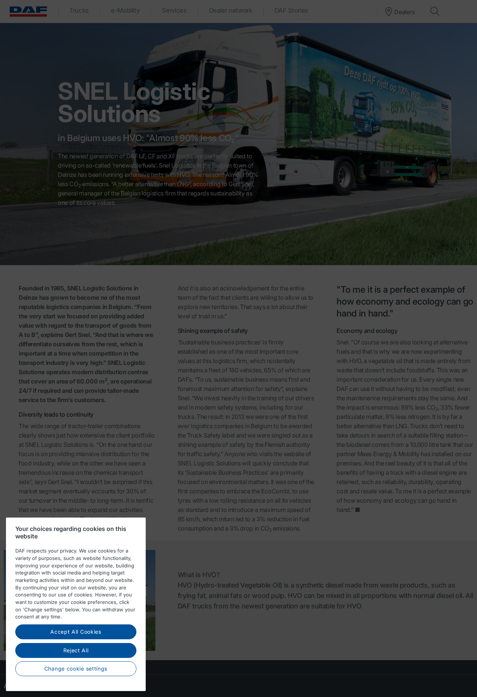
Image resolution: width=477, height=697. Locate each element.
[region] (76, 604)
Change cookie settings (75, 668)
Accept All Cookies (75, 631)
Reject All (76, 650)
